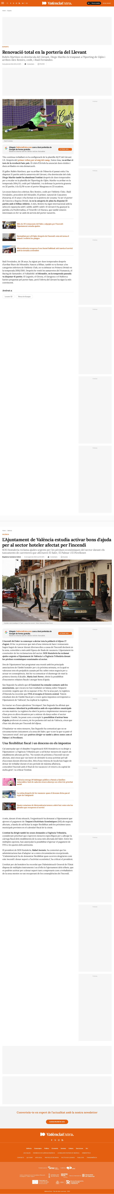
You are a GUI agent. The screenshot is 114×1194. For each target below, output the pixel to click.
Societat (63, 1148)
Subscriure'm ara (57, 1122)
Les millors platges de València (68, 1153)
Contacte (20, 1157)
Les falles (26, 1153)
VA (23, 3)
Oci (87, 1148)
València (5, 534)
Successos (79, 1148)
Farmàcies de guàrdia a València (44, 1153)
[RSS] (19, 3)
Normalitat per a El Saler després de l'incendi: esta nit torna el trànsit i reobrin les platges (43, 237)
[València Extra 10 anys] (57, 1136)
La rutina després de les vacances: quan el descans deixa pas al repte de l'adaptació (43, 794)
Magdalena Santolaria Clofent (11, 557)
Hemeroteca (86, 1153)
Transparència (92, 1157)
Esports (5, 47)
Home (4, 10)
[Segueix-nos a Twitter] (13, 3)
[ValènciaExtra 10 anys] (57, 3)
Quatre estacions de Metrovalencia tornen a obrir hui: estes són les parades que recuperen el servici (45, 806)
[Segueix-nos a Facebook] (10, 3)
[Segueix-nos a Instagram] (16, 3)
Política (46, 1148)
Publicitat (80, 1157)
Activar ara (64, 149)
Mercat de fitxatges (24, 296)
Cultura (71, 1148)
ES (27, 3)
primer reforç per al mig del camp (34, 160)
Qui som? (30, 1157)
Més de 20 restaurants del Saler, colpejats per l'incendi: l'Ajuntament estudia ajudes (40, 225)
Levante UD (8, 296)
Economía (55, 1148)
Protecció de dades (52, 1157)
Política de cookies (68, 1157)
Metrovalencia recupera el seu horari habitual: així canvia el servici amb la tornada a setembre (45, 249)
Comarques (38, 1148)
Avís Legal (38, 1157)
